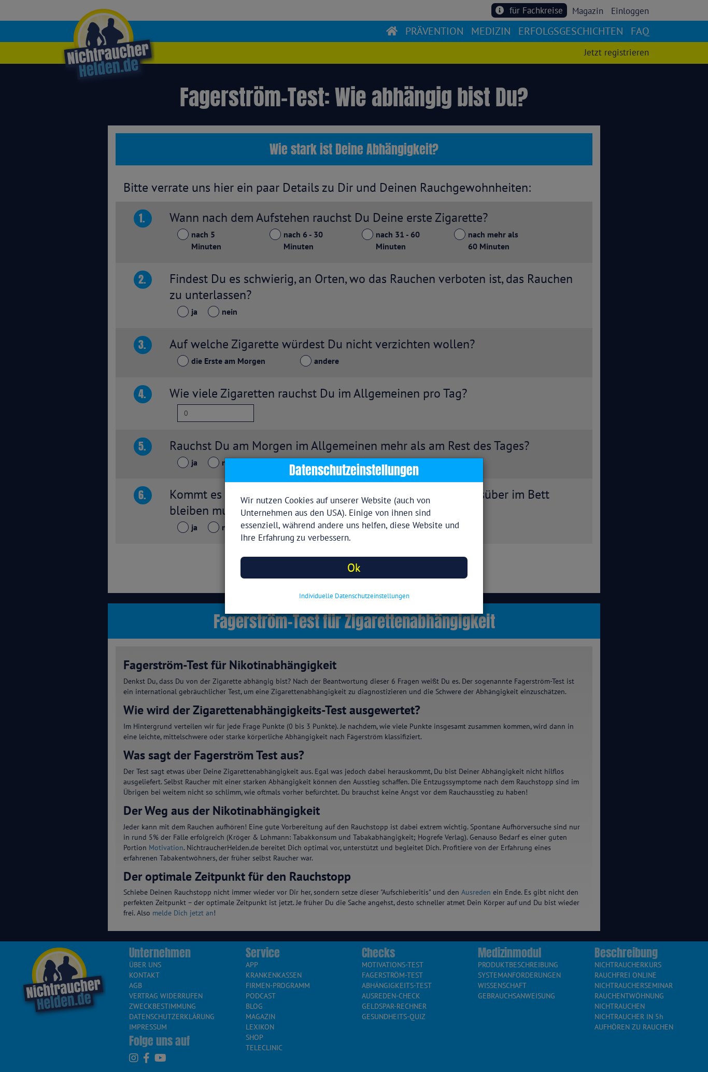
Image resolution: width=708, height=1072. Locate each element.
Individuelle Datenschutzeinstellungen (354, 595)
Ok (354, 567)
